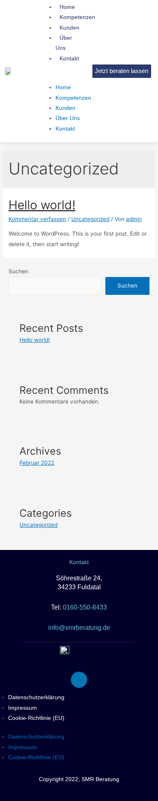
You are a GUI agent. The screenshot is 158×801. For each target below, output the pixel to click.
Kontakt (69, 58)
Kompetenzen (73, 97)
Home (63, 87)
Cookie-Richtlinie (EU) (36, 718)
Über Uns (64, 42)
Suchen (18, 271)
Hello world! (42, 205)
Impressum (22, 707)
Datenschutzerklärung (36, 697)
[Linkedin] (79, 680)
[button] (66, 77)
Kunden (65, 108)
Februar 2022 (36, 463)
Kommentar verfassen (37, 219)
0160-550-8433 (85, 607)
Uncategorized (90, 219)
